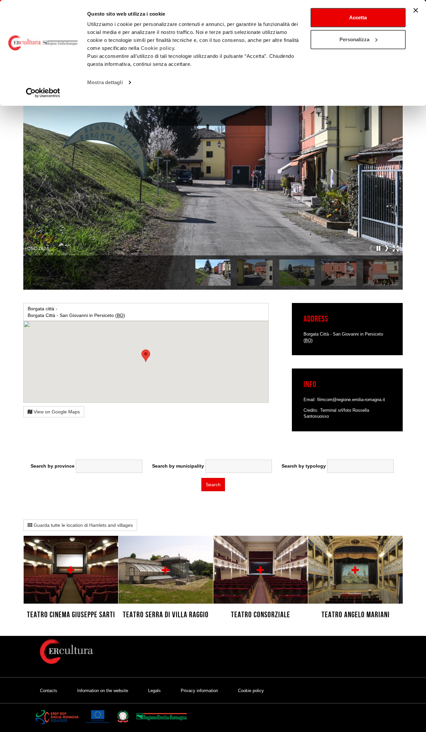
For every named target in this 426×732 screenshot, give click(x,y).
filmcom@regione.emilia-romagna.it (351, 399)
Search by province (53, 466)
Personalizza (354, 39)
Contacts (48, 690)
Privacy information (199, 690)
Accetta (358, 17)
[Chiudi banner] (415, 10)
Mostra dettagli (105, 82)
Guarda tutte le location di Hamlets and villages (82, 525)
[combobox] (109, 466)
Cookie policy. (158, 48)
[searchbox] (109, 465)
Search (213, 484)
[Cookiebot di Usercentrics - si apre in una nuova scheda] (43, 93)
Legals (154, 690)
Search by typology (304, 466)
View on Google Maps (56, 411)
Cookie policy (251, 690)
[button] (378, 248)
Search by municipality (178, 466)
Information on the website (102, 690)
